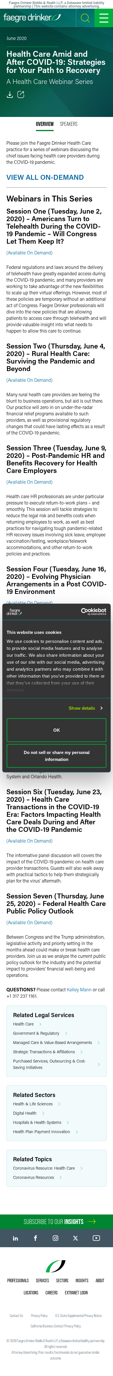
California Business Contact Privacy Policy (56, 1326)
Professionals (18, 1280)
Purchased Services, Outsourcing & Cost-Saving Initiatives (49, 1064)
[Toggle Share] (20, 94)
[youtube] (96, 1238)
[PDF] (9, 94)
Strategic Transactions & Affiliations (44, 1051)
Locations (31, 1292)
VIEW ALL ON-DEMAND (45, 177)
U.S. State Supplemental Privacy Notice (78, 1315)
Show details (82, 708)
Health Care (23, 1024)
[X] (75, 1238)
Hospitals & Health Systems (37, 1122)
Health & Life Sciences (32, 1104)
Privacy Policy (39, 1315)
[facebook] (35, 1238)
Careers (51, 1292)
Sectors (62, 1280)
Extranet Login (76, 1292)
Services (42, 1280)
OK (56, 729)
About (100, 1280)
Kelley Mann (79, 989)
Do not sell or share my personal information (57, 756)
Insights (82, 1280)
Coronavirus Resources (33, 1177)
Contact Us (16, 1315)
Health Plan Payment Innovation (41, 1131)
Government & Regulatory (36, 1033)
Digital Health (25, 1113)
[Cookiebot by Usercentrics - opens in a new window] (81, 612)
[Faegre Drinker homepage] (32, 18)
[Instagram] (55, 1238)
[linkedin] (15, 1238)
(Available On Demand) (29, 252)
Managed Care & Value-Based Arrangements (52, 1042)
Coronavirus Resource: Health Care (44, 1168)
